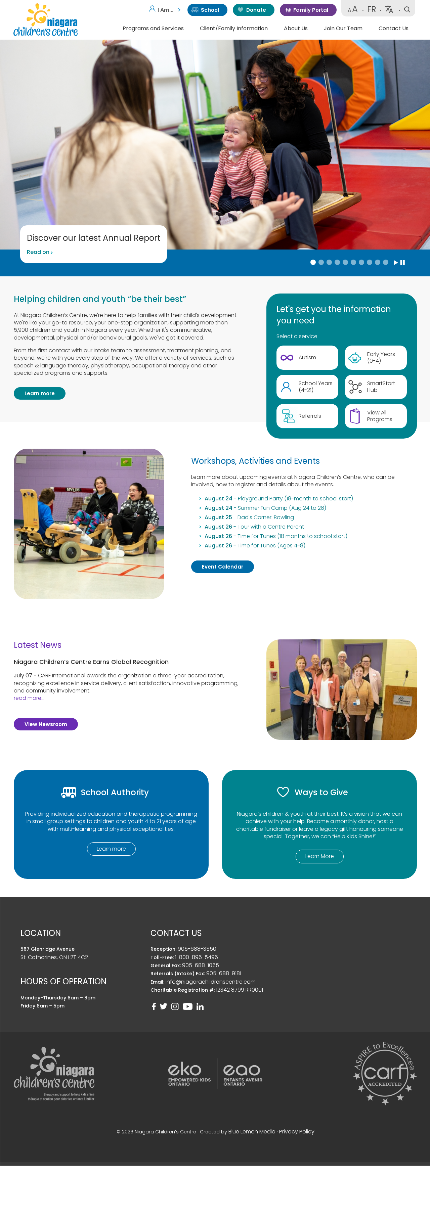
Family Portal (310, 9)
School (210, 9)
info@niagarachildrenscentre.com (211, 982)
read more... (29, 698)
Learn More (319, 856)
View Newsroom (46, 724)
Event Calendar (222, 566)
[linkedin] (200, 1006)
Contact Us (393, 28)
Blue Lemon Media (251, 1131)
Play (396, 262)
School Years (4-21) (316, 386)
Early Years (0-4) (381, 357)
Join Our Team (343, 28)
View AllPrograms (379, 416)
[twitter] (163, 1006)
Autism (307, 357)
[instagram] (175, 1006)
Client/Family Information (234, 28)
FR (371, 9)
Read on (38, 252)
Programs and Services (153, 28)
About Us (296, 28)
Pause (402, 262)
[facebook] (154, 1006)
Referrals (310, 416)
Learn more (40, 393)
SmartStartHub (381, 386)
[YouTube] (187, 1006)
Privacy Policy (296, 1131)
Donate (256, 9)
